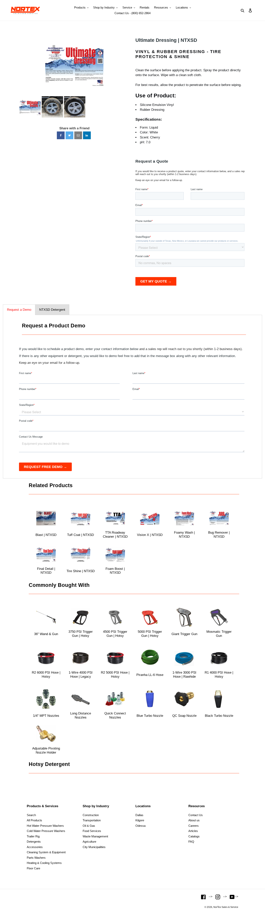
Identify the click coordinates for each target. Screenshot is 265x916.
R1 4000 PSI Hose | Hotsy (219, 674)
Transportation (92, 820)
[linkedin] (87, 135)
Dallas (139, 815)
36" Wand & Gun (46, 634)
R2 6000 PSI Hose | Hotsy (46, 674)
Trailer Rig (33, 836)
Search (31, 815)
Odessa (140, 825)
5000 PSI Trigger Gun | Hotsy (150, 633)
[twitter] (69, 135)
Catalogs (194, 836)
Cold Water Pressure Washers (46, 831)
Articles (193, 831)
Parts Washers (36, 857)
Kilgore (139, 820)
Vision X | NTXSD (150, 535)
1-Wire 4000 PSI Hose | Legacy (81, 674)
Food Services (92, 831)
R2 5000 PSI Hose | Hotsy (115, 674)
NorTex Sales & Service (225, 907)
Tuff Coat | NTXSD (80, 535)
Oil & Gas (89, 825)
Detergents (34, 841)
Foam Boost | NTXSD (115, 570)
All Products (34, 820)
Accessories (35, 847)
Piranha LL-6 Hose (149, 675)
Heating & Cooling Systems (44, 862)
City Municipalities (94, 847)
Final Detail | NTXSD (46, 570)
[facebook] (61, 135)
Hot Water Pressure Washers (45, 825)
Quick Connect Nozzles (115, 715)
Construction (91, 815)
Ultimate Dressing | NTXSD (166, 40)
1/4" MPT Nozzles (46, 716)
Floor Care (33, 868)
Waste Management (95, 836)
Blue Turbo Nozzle (150, 716)
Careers (193, 825)
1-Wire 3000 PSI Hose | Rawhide (184, 674)
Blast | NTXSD (46, 535)
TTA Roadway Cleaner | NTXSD (115, 534)
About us (194, 820)
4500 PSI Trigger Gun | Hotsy (115, 633)
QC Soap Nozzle (184, 716)
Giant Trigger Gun (184, 634)
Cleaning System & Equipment (46, 852)
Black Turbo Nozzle (219, 716)
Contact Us (195, 815)
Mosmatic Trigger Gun (219, 633)
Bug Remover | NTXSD (219, 534)
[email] (78, 135)
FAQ (191, 841)
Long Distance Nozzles (80, 715)
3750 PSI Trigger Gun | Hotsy (80, 633)
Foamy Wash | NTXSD (184, 534)
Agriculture (89, 841)
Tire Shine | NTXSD (81, 571)
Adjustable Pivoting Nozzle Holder (46, 750)
